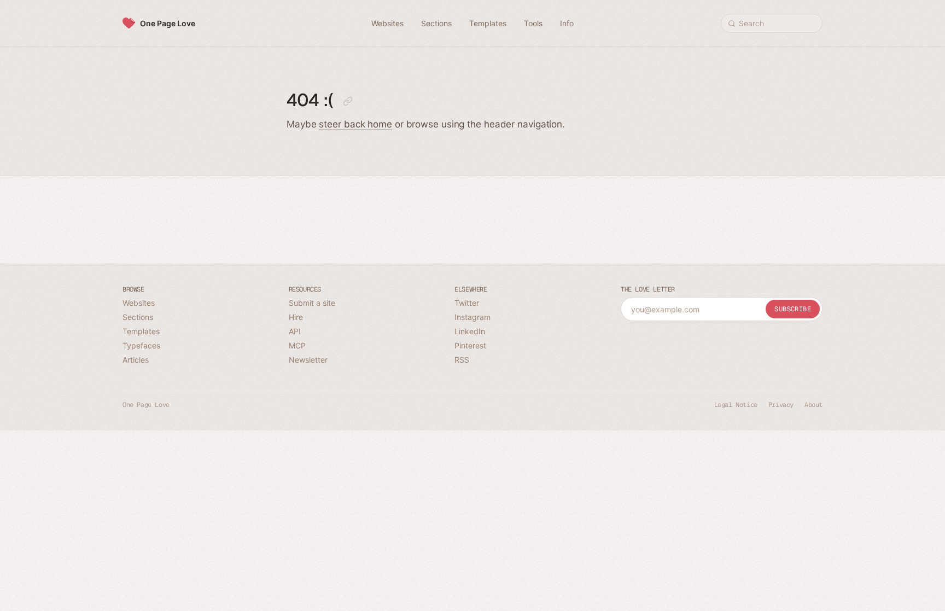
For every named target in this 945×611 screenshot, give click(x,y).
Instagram (472, 317)
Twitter (466, 302)
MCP (297, 345)
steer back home (355, 124)
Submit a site (312, 302)
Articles (135, 359)
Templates (141, 331)
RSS (461, 359)
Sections (137, 317)
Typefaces (141, 345)
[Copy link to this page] (348, 101)
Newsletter (308, 359)
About (813, 404)
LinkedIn (469, 331)
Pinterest (470, 345)
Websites (138, 302)
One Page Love (167, 23)
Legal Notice (735, 404)
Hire (296, 317)
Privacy (781, 404)
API (295, 331)
